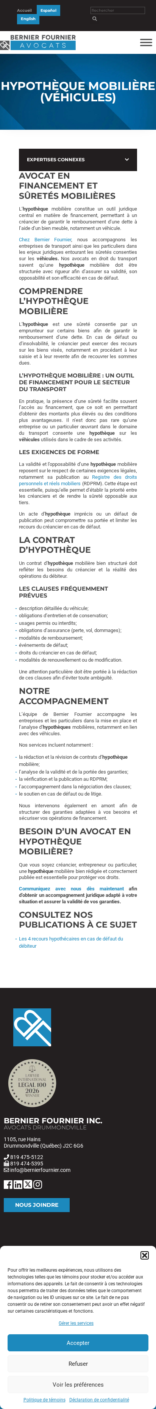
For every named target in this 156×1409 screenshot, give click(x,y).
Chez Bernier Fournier (45, 239)
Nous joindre (36, 1204)
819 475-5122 (26, 1157)
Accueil (24, 10)
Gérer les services (76, 1323)
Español (48, 10)
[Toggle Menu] (146, 42)
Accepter (78, 1343)
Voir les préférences (78, 1384)
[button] (144, 1255)
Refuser (78, 1363)
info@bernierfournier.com (40, 1170)
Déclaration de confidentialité (99, 1400)
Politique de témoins (44, 1400)
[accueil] (38, 50)
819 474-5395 (26, 1164)
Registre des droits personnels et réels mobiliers (78, 480)
